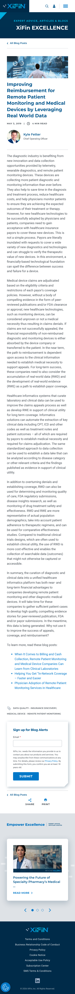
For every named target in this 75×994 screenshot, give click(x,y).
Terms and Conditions (37, 939)
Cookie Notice (38, 955)
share (29, 804)
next (53, 910)
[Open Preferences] (5, 987)
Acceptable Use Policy (37, 960)
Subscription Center (37, 965)
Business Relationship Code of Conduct (37, 944)
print (46, 804)
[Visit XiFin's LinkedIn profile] (37, 980)
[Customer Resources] (54, 6)
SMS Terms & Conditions (37, 971)
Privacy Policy (51, 761)
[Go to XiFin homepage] (14, 6)
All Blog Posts (18, 43)
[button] (65, 6)
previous (28, 910)
